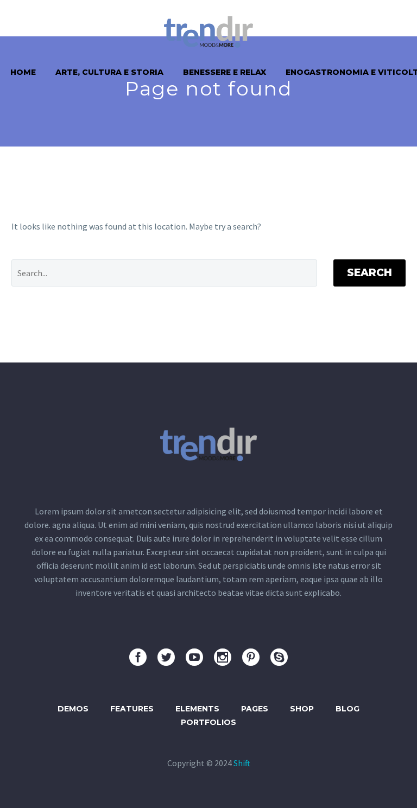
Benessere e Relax (224, 72)
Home (23, 72)
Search (369, 272)
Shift (241, 763)
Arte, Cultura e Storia (109, 72)
